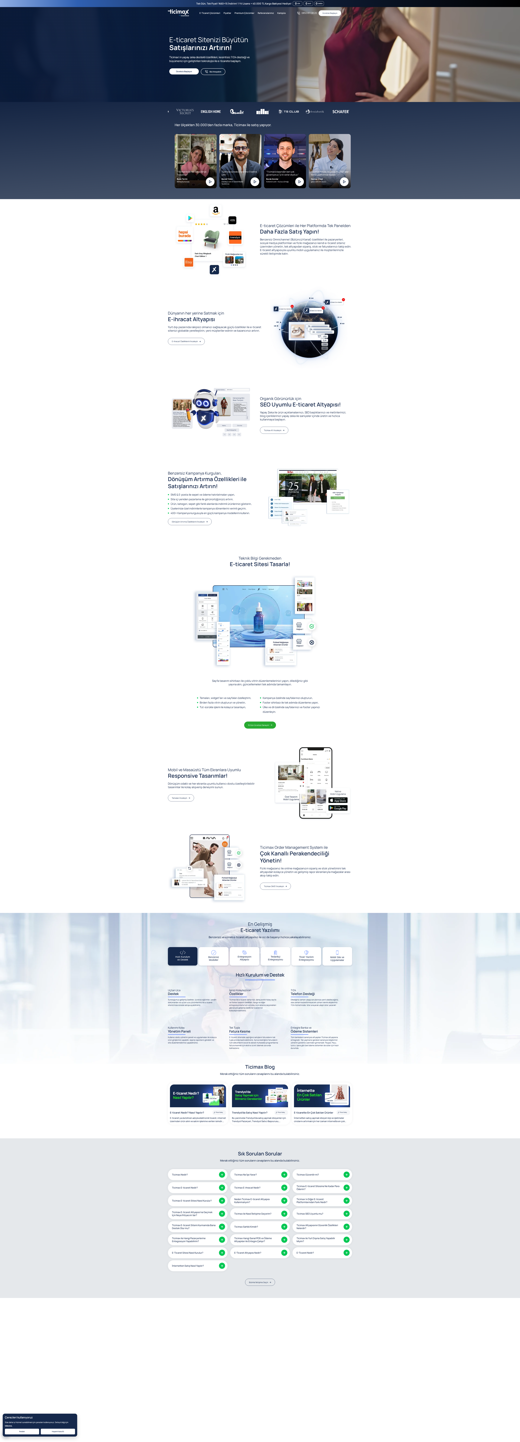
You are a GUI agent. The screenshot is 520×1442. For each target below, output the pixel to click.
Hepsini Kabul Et (58, 1431)
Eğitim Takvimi (328, 1364)
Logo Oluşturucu (291, 1386)
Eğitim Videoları (328, 1374)
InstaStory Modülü (253, 1341)
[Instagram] (252, 1437)
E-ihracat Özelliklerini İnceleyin (185, 341)
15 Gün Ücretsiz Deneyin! (258, 725)
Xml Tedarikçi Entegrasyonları (296, 1325)
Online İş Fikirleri (329, 1336)
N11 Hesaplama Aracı (292, 1374)
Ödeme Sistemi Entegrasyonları (297, 1336)
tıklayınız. (8, 1426)
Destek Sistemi (213, 1374)
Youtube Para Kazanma (332, 1341)
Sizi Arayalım (215, 71)
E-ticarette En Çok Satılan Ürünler (313, 1112)
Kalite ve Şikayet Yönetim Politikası (221, 1337)
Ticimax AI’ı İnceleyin (272, 430)
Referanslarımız (266, 13)
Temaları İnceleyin (179, 798)
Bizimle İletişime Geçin (258, 1282)
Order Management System (257, 1325)
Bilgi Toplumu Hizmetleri (217, 1326)
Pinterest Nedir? (329, 1330)
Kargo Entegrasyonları (293, 1341)
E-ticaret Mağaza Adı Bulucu (296, 1391)
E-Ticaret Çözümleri (209, 13)
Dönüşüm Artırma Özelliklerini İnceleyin (188, 521)
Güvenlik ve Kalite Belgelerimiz (219, 1320)
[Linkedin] (274, 1437)
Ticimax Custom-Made (178, 1325)
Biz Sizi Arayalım (270, 1405)
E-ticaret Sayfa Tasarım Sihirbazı (259, 1357)
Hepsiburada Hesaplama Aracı (297, 1363)
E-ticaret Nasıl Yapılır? (331, 1314)
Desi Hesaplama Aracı (293, 1353)
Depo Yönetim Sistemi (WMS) (257, 1320)
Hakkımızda (211, 1315)
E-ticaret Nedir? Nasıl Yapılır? (187, 1112)
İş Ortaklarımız (213, 1364)
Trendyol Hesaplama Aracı (295, 1358)
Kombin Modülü (251, 1352)
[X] (263, 1437)
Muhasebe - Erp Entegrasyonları (297, 1314)
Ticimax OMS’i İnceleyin (274, 886)
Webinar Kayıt (328, 1369)
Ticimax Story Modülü (254, 1347)
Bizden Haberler (213, 1347)
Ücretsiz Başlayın (329, 13)
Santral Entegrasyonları (294, 1330)
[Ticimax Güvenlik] (187, 1437)
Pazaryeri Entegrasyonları (295, 1320)
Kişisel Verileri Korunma (240, 1413)
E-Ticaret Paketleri (176, 1314)
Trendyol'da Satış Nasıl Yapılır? (249, 1112)
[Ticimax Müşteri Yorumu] (210, 181)
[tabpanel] (260, 58)
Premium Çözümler (244, 13)
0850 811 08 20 (309, 13)
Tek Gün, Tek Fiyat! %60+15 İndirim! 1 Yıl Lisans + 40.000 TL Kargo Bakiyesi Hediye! (243, 3)
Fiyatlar (227, 13)
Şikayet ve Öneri (213, 1380)
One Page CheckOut (253, 1336)
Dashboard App (251, 1330)
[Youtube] (285, 1437)
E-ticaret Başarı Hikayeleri (179, 1354)
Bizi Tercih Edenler (179, 1342)
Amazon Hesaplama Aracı (295, 1369)
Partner (210, 1358)
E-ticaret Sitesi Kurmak (332, 1320)
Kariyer (209, 1353)
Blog (208, 1369)
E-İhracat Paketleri (176, 1330)
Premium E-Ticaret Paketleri (180, 1320)
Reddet (22, 1431)
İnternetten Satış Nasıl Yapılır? (335, 1325)
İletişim (210, 1385)
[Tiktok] (233, 1437)
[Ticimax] (178, 13)
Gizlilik (288, 1413)
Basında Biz (211, 1342)
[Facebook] (242, 1437)
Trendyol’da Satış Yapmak (333, 1347)
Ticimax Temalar (252, 1363)
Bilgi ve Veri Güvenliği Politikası (267, 1413)
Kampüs (281, 13)
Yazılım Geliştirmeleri (215, 1331)
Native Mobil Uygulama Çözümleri (259, 1314)
